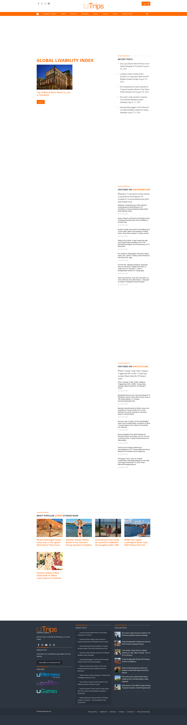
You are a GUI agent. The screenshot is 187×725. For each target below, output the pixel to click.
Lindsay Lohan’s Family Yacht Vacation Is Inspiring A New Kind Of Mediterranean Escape (134, 76)
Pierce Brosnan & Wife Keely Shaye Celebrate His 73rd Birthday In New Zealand (135, 679)
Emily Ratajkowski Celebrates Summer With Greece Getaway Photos (136, 643)
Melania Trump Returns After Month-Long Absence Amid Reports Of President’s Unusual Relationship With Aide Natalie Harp (133, 208)
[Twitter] (45, 4)
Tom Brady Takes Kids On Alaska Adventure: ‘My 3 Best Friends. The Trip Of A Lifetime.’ (136, 652)
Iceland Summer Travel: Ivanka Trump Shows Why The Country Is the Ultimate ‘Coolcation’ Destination (93, 691)
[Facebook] (38, 4)
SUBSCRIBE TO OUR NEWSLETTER (49, 663)
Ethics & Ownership (143, 712)
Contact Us (130, 712)
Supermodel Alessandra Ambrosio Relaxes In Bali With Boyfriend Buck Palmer (135, 670)
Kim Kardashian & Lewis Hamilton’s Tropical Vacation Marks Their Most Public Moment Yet (134, 89)
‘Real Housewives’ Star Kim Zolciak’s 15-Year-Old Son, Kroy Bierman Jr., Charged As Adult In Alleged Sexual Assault (133, 280)
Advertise (113, 712)
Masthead (103, 712)
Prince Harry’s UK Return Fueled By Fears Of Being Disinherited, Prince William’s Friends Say (134, 220)
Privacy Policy (92, 712)
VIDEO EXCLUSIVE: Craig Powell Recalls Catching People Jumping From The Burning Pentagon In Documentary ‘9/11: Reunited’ (134, 243)
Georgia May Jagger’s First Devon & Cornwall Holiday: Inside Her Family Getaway (134, 110)
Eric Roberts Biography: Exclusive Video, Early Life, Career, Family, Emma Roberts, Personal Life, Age (134, 255)
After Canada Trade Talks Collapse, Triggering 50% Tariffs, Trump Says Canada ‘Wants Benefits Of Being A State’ (132, 385)
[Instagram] (42, 4)
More (41, 102)
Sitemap (121, 712)
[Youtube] (49, 4)
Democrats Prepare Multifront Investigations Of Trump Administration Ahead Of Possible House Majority (134, 449)
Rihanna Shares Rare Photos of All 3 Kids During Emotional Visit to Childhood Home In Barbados (92, 668)
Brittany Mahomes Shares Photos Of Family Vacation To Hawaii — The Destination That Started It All (93, 700)
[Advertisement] (93, 36)
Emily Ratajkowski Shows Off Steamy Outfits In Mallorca (136, 660)
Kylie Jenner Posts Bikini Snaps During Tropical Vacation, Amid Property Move (137, 686)
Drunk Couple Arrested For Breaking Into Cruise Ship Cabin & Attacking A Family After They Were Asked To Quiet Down (134, 231)
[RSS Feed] (54, 645)
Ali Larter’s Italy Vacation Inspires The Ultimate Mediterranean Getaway (133, 99)
